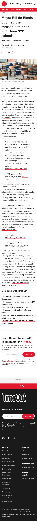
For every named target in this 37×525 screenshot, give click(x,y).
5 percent (7, 118)
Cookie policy (6, 479)
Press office (5, 451)
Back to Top (20, 386)
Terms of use (6, 488)
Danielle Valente (17, 46)
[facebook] (3, 438)
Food (12, 9)
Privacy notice (6, 469)
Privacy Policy (10, 361)
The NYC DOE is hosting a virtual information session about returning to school (17, 310)
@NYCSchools (16, 145)
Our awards (5, 458)
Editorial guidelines (8, 465)
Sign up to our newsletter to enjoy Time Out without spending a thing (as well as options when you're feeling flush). (18, 347)
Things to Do (5, 9)
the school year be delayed (12, 270)
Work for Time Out (8, 462)
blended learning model (24, 192)
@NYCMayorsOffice (9, 230)
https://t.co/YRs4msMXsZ (15, 238)
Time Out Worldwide (28, 467)
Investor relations (7, 454)
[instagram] (14, 438)
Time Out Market (27, 458)
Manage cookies (7, 501)
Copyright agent (7, 492)
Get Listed (25, 451)
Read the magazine (28, 478)
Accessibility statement (6, 484)
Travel (25, 9)
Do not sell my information (6, 474)
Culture (18, 9)
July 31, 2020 (22, 246)
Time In (31, 9)
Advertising (25, 454)
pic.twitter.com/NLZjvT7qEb (16, 169)
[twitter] (9, 438)
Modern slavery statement (7, 497)
